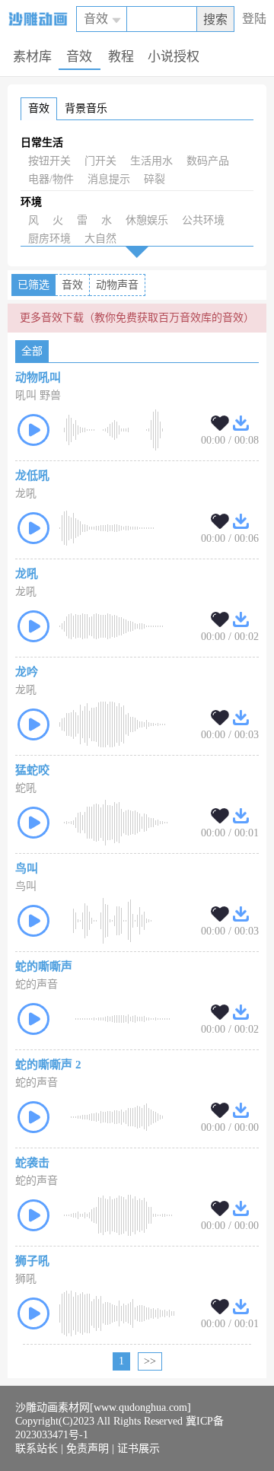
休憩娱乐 (147, 220)
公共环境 (203, 220)
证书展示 (138, 1448)
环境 (31, 202)
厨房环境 (49, 238)
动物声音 (117, 285)
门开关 (100, 161)
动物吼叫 (38, 377)
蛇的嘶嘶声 (43, 966)
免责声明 (87, 1448)
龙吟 (26, 672)
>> (150, 1361)
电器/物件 (51, 179)
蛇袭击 (32, 1163)
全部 (32, 351)
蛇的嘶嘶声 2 (48, 1065)
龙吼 (26, 574)
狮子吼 (32, 1261)
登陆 (254, 18)
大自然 (100, 238)
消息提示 (109, 179)
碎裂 (154, 179)
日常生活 (42, 142)
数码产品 (207, 161)
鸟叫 (26, 868)
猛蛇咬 (32, 770)
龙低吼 (32, 476)
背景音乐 (86, 108)
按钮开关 (49, 161)
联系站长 (36, 1448)
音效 (38, 108)
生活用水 (151, 161)
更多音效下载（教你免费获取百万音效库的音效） (137, 317)
